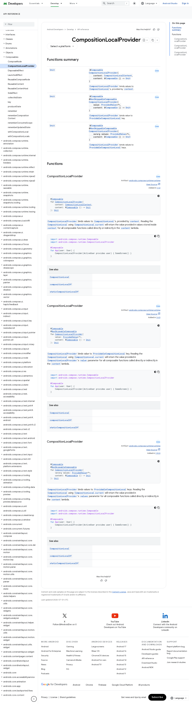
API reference (11, 14)
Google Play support (176, 657)
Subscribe (157, 697)
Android (44, 646)
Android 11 (121, 673)
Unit (52, 70)
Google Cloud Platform (122, 685)
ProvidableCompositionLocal (105, 118)
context (128, 89)
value (83, 360)
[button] (18, 34)
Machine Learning (74, 651)
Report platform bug (176, 646)
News (43, 664)
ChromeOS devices (100, 655)
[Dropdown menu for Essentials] (43, 3)
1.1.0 (158, 188)
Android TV (96, 664)
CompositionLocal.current (89, 224)
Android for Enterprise (51, 651)
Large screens (98, 646)
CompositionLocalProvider (103, 72)
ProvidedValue (109, 104)
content (125, 228)
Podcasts (45, 673)
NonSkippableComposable (103, 99)
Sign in (185, 3)
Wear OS (96, 651)
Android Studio (170, 3)
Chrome (89, 685)
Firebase (102, 685)
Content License (119, 592)
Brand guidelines (67, 697)
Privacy (69, 664)
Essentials (34, 3)
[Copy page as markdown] (152, 40)
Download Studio (149, 663)
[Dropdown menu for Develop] (62, 3)
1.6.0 (158, 317)
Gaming (70, 646)
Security (44, 655)
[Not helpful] (158, 29)
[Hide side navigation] (34, 699)
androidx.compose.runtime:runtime (144, 180)
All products (144, 685)
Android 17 (121, 646)
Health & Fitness (73, 655)
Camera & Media (73, 660)
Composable (97, 70)
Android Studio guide (151, 649)
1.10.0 (157, 453)
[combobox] (115, 3)
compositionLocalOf (61, 284)
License (53, 697)
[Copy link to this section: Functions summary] (81, 60)
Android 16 (121, 651)
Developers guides (150, 654)
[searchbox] (18, 24)
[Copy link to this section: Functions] (65, 164)
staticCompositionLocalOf (64, 291)
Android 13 (121, 664)
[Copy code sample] (158, 236)
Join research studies (176, 662)
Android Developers (55, 29)
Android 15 (121, 655)
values (84, 496)
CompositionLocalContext (118, 75)
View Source (151, 184)
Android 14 (121, 660)
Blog (43, 669)
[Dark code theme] (158, 196)
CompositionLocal (99, 89)
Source (44, 660)
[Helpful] (154, 29)
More (72, 3)
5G (67, 669)
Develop (55, 3)
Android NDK (147, 667)
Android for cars (99, 660)
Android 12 (121, 669)
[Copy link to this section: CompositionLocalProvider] (85, 176)
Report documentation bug (177, 652)
